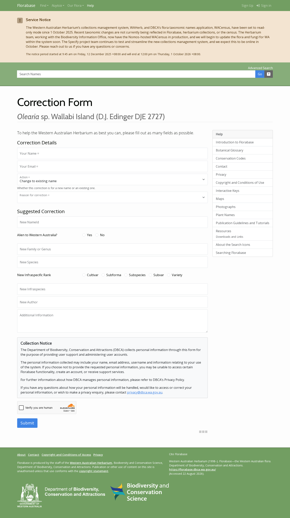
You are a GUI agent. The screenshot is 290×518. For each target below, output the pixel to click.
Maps (220, 199)
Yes (89, 235)
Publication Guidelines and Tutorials (242, 223)
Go (260, 74)
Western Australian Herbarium (91, 463)
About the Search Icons (233, 244)
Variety (177, 275)
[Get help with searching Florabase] (268, 74)
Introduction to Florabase (235, 142)
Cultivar (92, 275)
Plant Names (225, 215)
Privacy (221, 174)
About (21, 455)
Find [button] (43, 5)
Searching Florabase (231, 253)
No (102, 235)
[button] (58, 5)
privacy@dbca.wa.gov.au (144, 392)
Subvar (158, 275)
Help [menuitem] (90, 5)
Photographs (226, 207)
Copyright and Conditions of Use (240, 182)
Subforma (113, 275)
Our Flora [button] (74, 5)
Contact (221, 166)
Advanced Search (260, 68)
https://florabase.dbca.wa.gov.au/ (192, 469)
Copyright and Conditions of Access (66, 455)
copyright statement (93, 471)
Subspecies (137, 275)
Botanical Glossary (229, 150)
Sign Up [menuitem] (247, 5)
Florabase (26, 5)
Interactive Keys (227, 190)
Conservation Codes (231, 158)
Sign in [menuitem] (265, 5)
